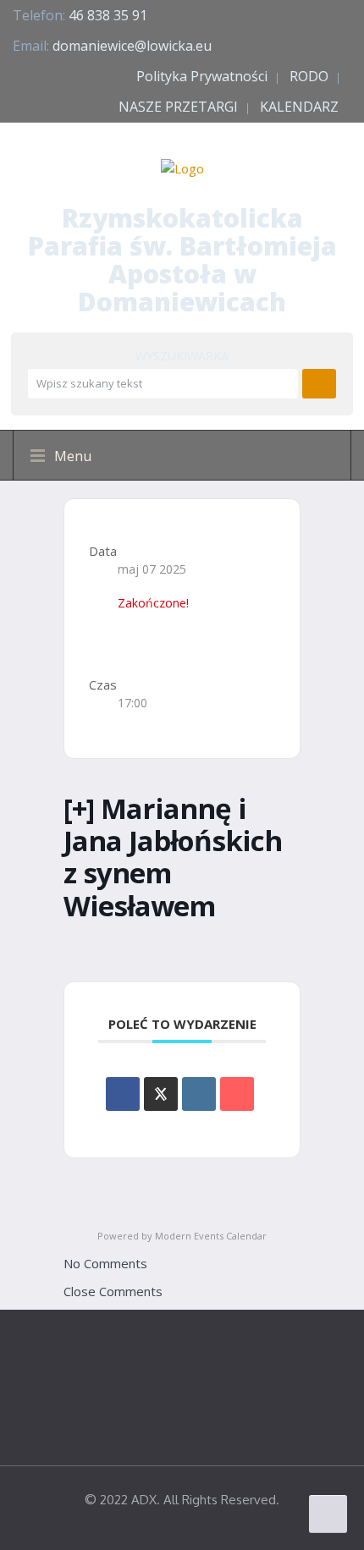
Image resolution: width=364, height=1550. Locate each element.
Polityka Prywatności (201, 76)
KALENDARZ (299, 106)
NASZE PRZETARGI (178, 106)
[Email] (237, 1094)
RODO (309, 76)
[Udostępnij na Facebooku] (123, 1094)
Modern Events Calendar (211, 1235)
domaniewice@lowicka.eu (132, 45)
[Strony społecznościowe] (161, 1094)
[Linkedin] (199, 1094)
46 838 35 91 (108, 15)
